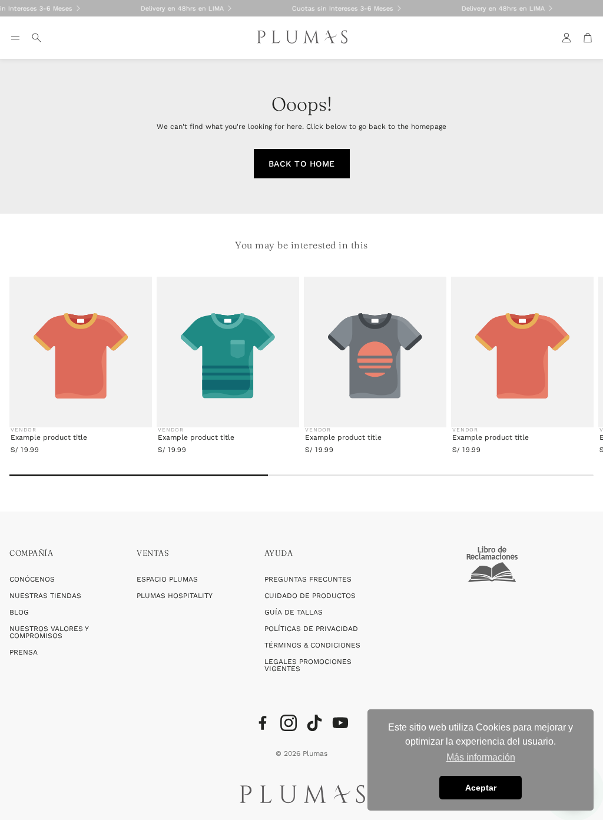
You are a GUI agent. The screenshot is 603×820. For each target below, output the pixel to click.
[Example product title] (80, 356)
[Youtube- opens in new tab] (340, 723)
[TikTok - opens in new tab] (314, 723)
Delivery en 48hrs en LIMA (76, 8)
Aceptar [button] (480, 787)
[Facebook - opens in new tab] (262, 723)
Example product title (49, 437)
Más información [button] (480, 757)
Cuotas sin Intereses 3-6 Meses (237, 8)
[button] (15, 38)
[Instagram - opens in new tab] (288, 723)
